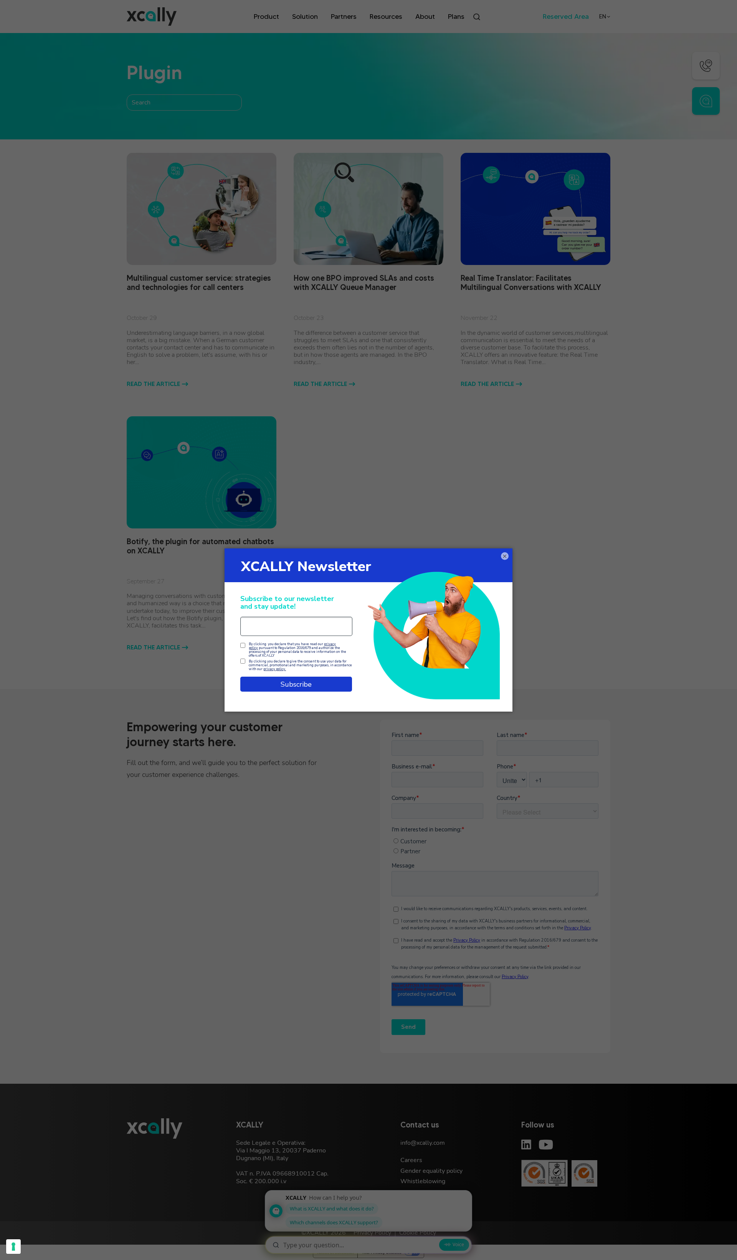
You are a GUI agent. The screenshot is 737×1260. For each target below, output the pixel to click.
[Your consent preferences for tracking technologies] (13, 1246)
